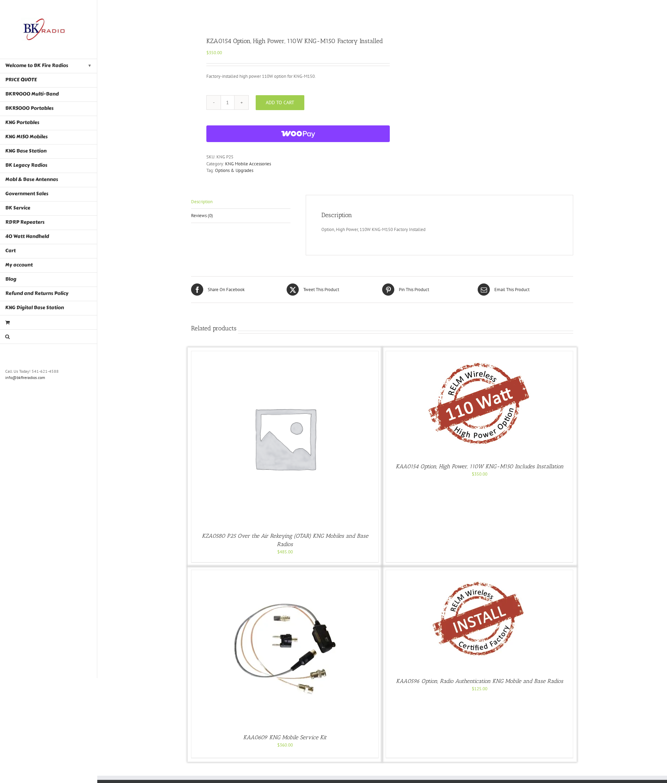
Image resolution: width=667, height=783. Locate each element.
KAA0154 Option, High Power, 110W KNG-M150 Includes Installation (479, 466)
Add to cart (280, 102)
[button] (48, 337)
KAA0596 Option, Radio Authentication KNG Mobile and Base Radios (479, 681)
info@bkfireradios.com (25, 377)
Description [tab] (202, 202)
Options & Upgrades (234, 170)
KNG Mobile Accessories (248, 164)
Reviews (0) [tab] (202, 216)
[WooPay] (298, 133)
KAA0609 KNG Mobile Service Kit (285, 737)
